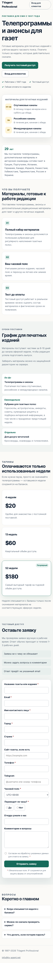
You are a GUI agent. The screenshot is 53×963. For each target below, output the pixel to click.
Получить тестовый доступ (20, 65)
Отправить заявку (26, 863)
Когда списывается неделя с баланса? (21, 911)
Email (8, 697)
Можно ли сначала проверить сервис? (22, 924)
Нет (20, 807)
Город (8, 723)
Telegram (9, 775)
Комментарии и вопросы (17, 828)
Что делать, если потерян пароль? (26, 934)
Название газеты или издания (21, 684)
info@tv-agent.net (11, 957)
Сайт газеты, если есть (17, 749)
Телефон (10, 762)
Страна (9, 736)
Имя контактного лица (17, 710)
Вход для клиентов (36, 5)
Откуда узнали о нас (15, 815)
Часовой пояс (12, 788)
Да (9, 807)
